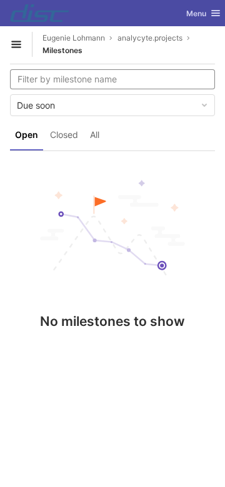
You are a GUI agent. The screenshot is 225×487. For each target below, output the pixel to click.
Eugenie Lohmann (73, 37)
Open (26, 134)
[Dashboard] (39, 13)
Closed (64, 134)
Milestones (62, 50)
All (94, 134)
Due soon (36, 105)
